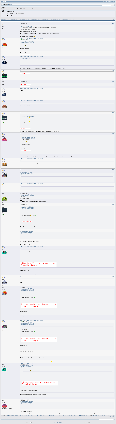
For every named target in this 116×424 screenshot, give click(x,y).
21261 (17, 19)
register (11, 4)
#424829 (113, 133)
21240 (87, 415)
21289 (66, 19)
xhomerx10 (3, 38)
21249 (103, 415)
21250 (105, 415)
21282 (54, 19)
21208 (32, 415)
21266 (26, 19)
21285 (59, 19)
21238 (84, 415)
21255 (7, 19)
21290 (67, 19)
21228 (67, 415)
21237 (82, 415)
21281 (52, 19)
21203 (24, 415)
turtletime (3, 183)
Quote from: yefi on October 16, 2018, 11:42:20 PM (25, 185)
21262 (19, 19)
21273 (38, 19)
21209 (34, 415)
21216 (46, 415)
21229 (69, 415)
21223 (58, 415)
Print (113, 19)
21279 (48, 19)
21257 (11, 19)
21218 (50, 415)
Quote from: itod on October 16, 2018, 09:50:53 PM (26, 26)
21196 (12, 415)
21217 (48, 415)
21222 (57, 415)
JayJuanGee (3, 133)
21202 (22, 415)
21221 (55, 415)
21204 (26, 415)
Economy (7, 8)
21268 (29, 19)
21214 (43, 415)
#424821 (113, 23)
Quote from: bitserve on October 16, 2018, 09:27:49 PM (26, 160)
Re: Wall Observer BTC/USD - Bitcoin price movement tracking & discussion (32, 38)
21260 (16, 19)
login (8, 4)
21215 (44, 415)
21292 (71, 19)
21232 (74, 415)
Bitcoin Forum (3, 8)
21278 (47, 19)
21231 (72, 415)
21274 (40, 19)
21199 (17, 415)
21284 (57, 19)
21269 (31, 19)
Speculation (13, 8)
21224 (60, 415)
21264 (23, 19)
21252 (2, 19)
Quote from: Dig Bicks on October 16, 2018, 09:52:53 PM (27, 25)
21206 (29, 415)
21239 (86, 415)
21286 (60, 19)
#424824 (113, 70)
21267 (28, 19)
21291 (69, 19)
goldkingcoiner (4, 112)
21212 (39, 415)
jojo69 (2, 88)
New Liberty (27, 163)
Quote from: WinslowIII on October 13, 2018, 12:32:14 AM (27, 173)
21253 (4, 19)
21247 (100, 415)
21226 (63, 415)
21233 (75, 415)
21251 (107, 415)
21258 (12, 19)
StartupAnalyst (4, 70)
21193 (7, 415)
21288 (64, 19)
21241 (89, 415)
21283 (55, 19)
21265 (24, 19)
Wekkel (3, 56)
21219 (51, 415)
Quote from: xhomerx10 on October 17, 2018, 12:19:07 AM (26, 355)
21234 (77, 415)
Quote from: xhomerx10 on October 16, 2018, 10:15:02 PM (27, 207)
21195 (10, 415)
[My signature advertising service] (3, 122)
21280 (50, 19)
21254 (5, 19)
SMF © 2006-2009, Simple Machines (61, 422)
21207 (31, 415)
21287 (62, 19)
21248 (102, 415)
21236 (81, 415)
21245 (96, 415)
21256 (9, 19)
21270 (33, 19)
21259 (14, 19)
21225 (62, 415)
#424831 (113, 169)
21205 (27, 415)
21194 (9, 415)
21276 (43, 19)
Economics (10, 8)
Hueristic (3, 169)
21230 (70, 415)
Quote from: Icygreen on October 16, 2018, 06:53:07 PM (27, 42)
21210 (36, 415)
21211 (38, 415)
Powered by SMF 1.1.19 (53, 422)
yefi (2, 158)
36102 (73, 19)
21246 (98, 415)
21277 (45, 19)
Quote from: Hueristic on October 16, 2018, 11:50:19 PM (26, 172)
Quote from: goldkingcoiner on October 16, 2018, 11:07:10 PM (27, 206)
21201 (20, 415)
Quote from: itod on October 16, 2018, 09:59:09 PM (25, 58)
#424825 (113, 81)
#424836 (113, 276)
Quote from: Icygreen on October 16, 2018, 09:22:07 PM (27, 136)
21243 (93, 415)
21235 (79, 415)
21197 (14, 415)
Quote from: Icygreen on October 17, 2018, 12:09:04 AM (26, 288)
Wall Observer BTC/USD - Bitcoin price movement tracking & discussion (26, 8)
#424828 (113, 112)
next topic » (112, 18)
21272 (36, 19)
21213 (41, 415)
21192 (5, 415)
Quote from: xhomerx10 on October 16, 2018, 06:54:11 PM (27, 41)
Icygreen (25, 39)
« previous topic (109, 416)
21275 (42, 19)
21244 (95, 415)
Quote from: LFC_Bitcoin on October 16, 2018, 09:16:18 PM (27, 195)
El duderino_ (3, 100)
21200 (19, 415)
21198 (15, 415)
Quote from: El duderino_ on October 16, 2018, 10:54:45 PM (26, 194)
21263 (21, 19)
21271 (35, 19)
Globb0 (27, 39)
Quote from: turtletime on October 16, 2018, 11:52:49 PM (26, 231)
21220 (53, 415)
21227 (65, 415)
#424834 (113, 204)
